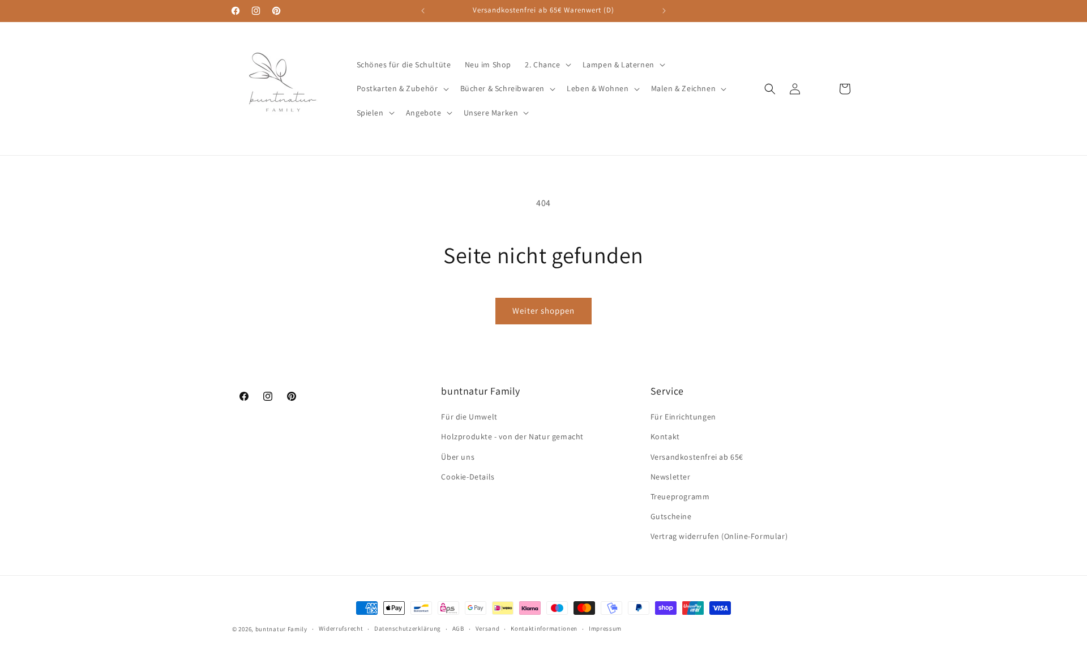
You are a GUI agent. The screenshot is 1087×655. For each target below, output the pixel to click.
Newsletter (671, 477)
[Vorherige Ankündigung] (422, 11)
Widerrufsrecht (341, 628)
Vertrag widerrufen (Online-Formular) (719, 536)
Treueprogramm (680, 496)
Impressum (605, 628)
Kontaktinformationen (544, 628)
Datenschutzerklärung (407, 628)
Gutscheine (671, 516)
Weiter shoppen (543, 310)
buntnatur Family (281, 629)
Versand (488, 628)
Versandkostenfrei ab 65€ (697, 457)
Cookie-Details (467, 477)
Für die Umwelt (469, 417)
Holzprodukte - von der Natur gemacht (512, 436)
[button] (546, 64)
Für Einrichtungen (683, 417)
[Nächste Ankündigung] (664, 11)
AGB (458, 628)
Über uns (457, 457)
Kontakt (665, 436)
